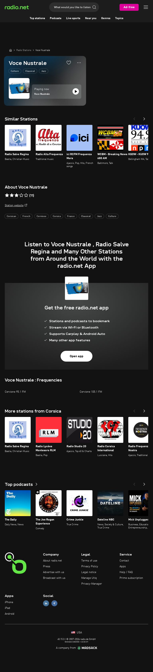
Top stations (37, 18)
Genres (105, 18)
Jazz (43, 71)
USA (79, 632)
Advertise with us (53, 572)
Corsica (57, 216)
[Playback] (76, 91)
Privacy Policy (89, 566)
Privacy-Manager (91, 583)
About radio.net (52, 560)
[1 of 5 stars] (7, 195)
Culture (15, 71)
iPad (7, 608)
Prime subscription (131, 578)
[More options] (79, 62)
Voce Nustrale (42, 94)
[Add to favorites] (69, 62)
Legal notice (88, 572)
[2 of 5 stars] (11, 195)
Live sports (73, 18)
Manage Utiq (89, 578)
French (26, 216)
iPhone (9, 602)
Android (9, 613)
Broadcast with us (54, 578)
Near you (90, 18)
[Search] (94, 7)
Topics (119, 18)
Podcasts (55, 18)
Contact (124, 560)
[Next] (144, 118)
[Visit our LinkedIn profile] (46, 603)
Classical (30, 71)
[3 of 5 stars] (16, 195)
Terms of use (89, 560)
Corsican (11, 216)
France (71, 216)
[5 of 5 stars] (26, 195)
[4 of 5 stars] (21, 195)
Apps (123, 566)
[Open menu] (145, 7)
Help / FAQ (126, 572)
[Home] (10, 50)
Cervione (41, 216)
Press (46, 566)
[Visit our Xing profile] (54, 603)
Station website (14, 205)
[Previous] (134, 118)
